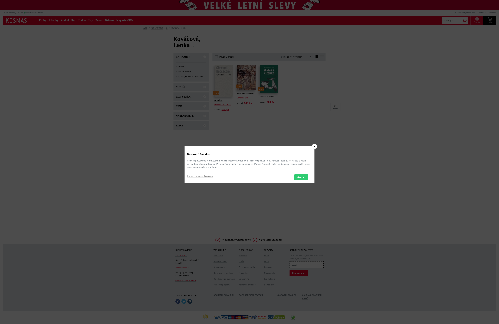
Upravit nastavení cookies (200, 176)
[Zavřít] (314, 146)
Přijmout (301, 177)
